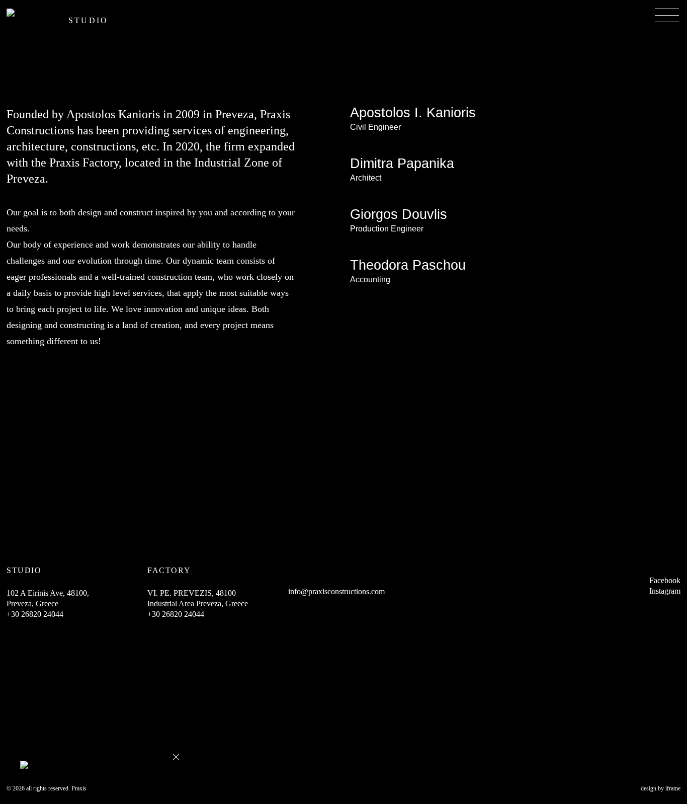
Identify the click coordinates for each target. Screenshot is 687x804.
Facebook (664, 580)
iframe (672, 788)
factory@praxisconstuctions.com (407, 243)
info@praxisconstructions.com (403, 192)
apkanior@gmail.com (388, 141)
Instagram (664, 591)
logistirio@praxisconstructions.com (412, 294)
